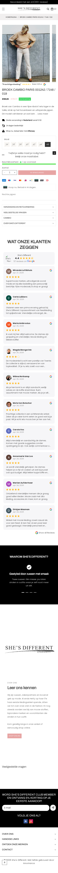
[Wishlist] (54, 153)
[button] (5, 9)
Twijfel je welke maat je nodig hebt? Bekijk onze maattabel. (26, 155)
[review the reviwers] (51, 270)
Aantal (5, 167)
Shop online (14, 736)
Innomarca (29, 863)
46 (47, 144)
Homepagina (11, 17)
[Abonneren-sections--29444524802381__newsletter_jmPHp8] (53, 808)
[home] (36, 870)
